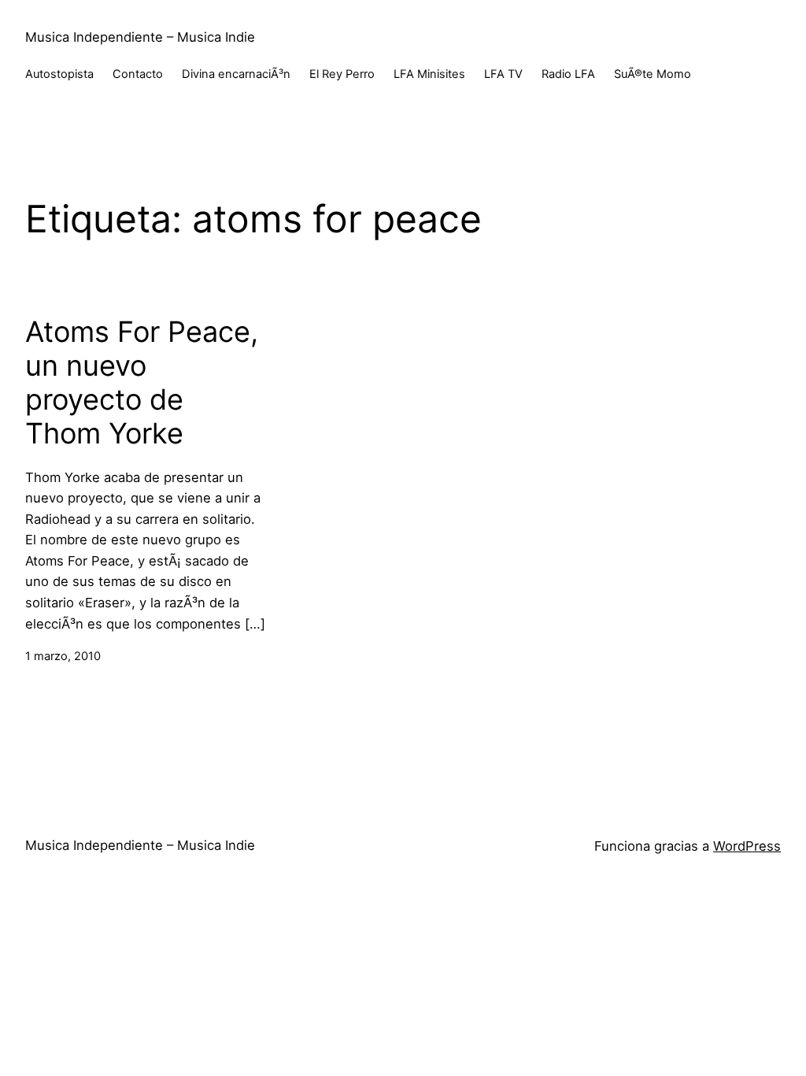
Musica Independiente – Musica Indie (140, 37)
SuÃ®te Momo (652, 74)
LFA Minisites (429, 74)
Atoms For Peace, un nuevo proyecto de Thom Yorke (141, 383)
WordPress (747, 846)
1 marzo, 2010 (63, 656)
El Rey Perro (342, 74)
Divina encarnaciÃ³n (236, 74)
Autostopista (59, 74)
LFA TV (503, 74)
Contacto (138, 74)
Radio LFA (568, 74)
